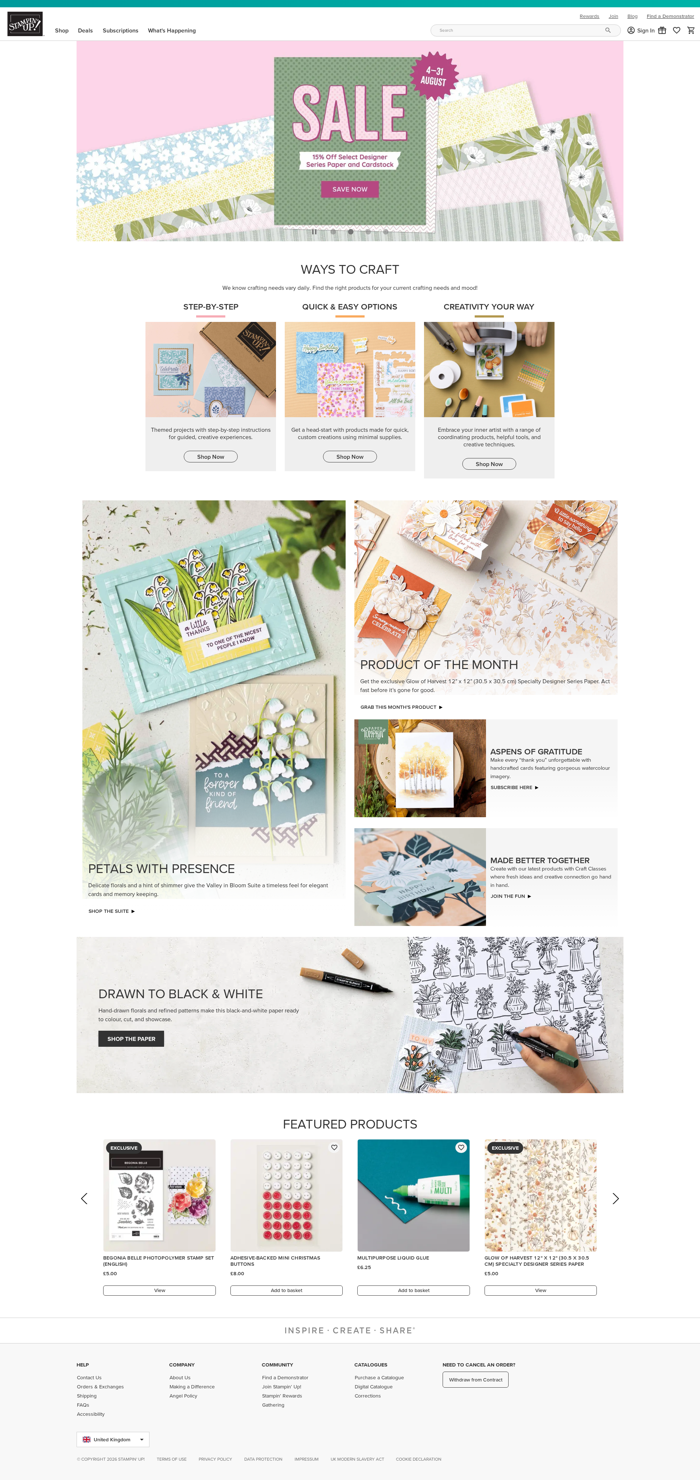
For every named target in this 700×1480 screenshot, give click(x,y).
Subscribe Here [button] (511, 785)
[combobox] (526, 30)
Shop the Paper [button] (131, 1037)
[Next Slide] (615, 1207)
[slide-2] (368, 229)
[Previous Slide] (85, 1207)
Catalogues (370, 1365)
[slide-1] (350, 229)
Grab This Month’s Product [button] (398, 705)
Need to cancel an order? (479, 1365)
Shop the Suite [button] (109, 909)
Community (277, 1365)
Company (182, 1365)
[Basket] (691, 30)
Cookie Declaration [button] (419, 1459)
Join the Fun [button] (508, 894)
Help (83, 1365)
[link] (676, 30)
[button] (662, 30)
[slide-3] (385, 229)
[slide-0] (333, 229)
